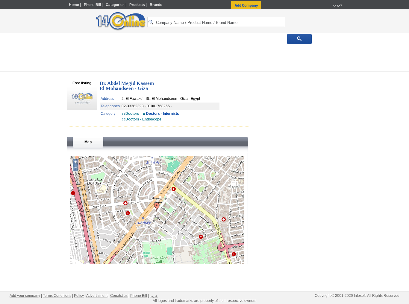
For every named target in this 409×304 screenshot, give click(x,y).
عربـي (337, 5)
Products (137, 5)
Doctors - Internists (162, 113)
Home (74, 5)
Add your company (25, 296)
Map (88, 142)
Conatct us (119, 296)
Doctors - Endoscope (143, 119)
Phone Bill (92, 5)
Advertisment (96, 296)
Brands (156, 5)
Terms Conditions (57, 296)
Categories (115, 5)
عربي (154, 296)
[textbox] (216, 22)
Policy (79, 296)
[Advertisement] (368, 127)
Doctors (132, 113)
